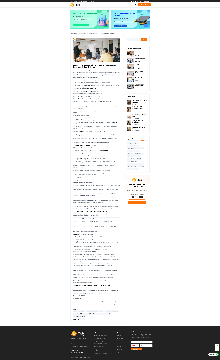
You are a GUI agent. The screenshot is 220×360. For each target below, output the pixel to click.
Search (144, 39)
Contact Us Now (136, 202)
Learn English (88, 70)
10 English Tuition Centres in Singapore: (139, 121)
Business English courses (79, 311)
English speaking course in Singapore (135, 163)
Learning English (77, 98)
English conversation (88, 85)
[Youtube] (136, 1)
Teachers (97, 5)
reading (80, 193)
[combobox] (135, 345)
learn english (107, 313)
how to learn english (131, 166)
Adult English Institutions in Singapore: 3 (139, 101)
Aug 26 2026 (136, 124)
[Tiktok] (138, 1)
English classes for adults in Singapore (95, 311)
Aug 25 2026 (136, 130)
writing (101, 84)
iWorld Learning (77, 115)
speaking (106, 150)
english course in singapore (80, 313)
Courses (91, 5)
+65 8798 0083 (137, 197)
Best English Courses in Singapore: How (138, 128)
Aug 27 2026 (136, 118)
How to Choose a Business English (139, 115)
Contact (117, 5)
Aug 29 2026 (136, 104)
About (86, 5)
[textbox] (134, 346)
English (147, 1)
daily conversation (85, 158)
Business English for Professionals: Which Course (137, 108)
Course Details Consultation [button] (80, 24)
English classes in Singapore (111, 311)
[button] (136, 5)
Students (77, 176)
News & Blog (103, 5)
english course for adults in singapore (135, 153)
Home (83, 5)
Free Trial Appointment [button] (120, 25)
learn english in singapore (79, 316)
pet (75, 74)
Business (75, 234)
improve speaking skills (110, 180)
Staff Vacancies (111, 5)
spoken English (106, 204)
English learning (80, 131)
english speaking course (132, 161)
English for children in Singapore (95, 313)
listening (106, 173)
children (115, 122)
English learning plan (91, 88)
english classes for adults (132, 145)
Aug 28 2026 (136, 112)
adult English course (81, 111)
